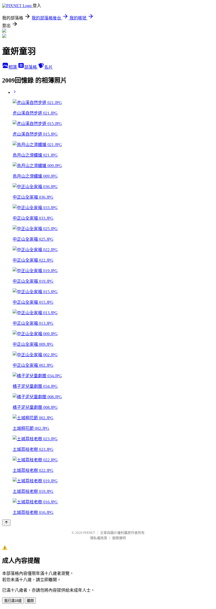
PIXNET (89, 533)
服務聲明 (119, 538)
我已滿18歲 (13, 601)
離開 (30, 601)
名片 (48, 67)
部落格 (31, 67)
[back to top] (6, 522)
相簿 (13, 67)
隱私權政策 (98, 538)
